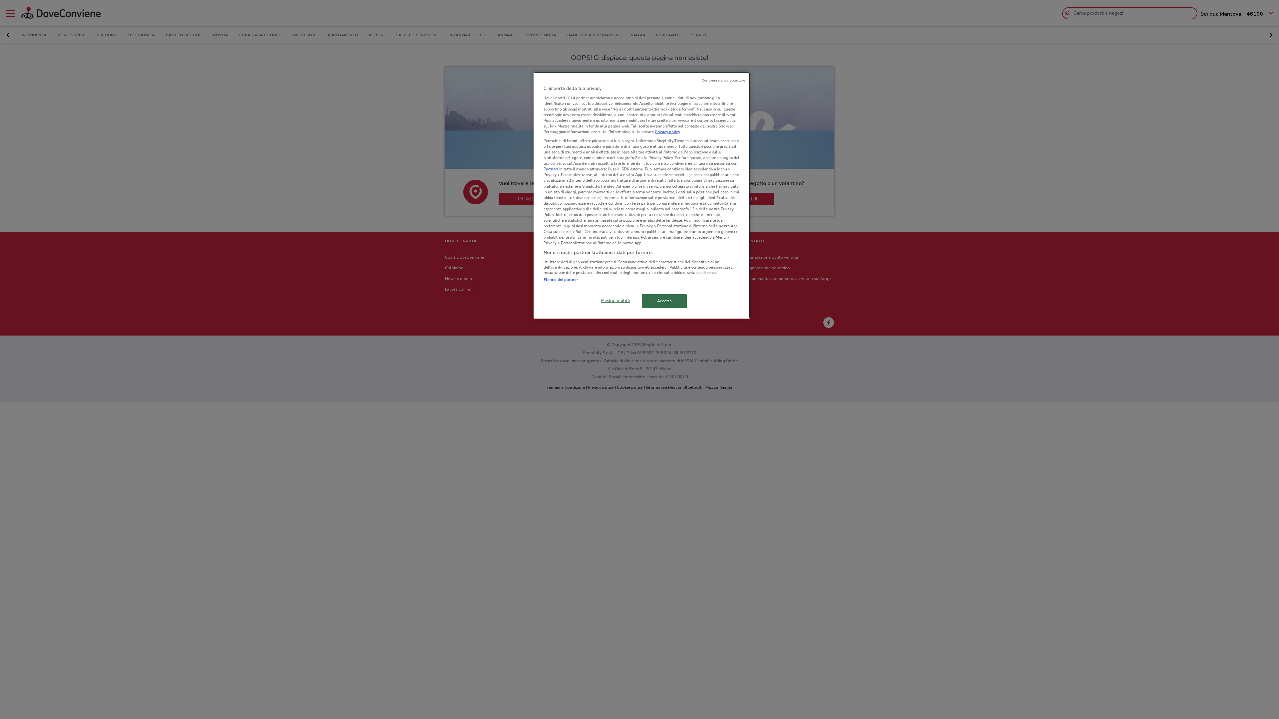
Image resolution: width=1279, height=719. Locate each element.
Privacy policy (667, 131)
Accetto (664, 301)
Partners (551, 169)
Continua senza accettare (723, 80)
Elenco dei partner (561, 279)
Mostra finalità (615, 300)
